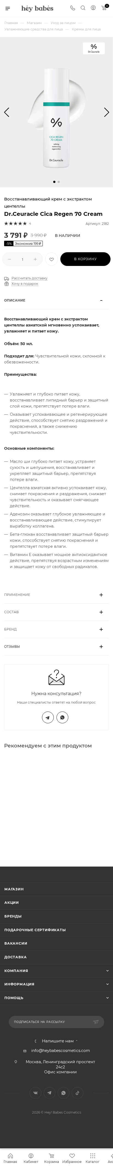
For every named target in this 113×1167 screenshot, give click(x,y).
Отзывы (12, 646)
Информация (19, 984)
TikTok (77, 1093)
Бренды (13, 916)
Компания (16, 971)
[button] (54, 182)
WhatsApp (62, 717)
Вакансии (15, 943)
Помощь (14, 998)
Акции (11, 903)
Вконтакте (35, 1093)
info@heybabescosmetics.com (60, 1050)
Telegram (48, 717)
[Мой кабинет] (93, 8)
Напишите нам (58, 1041)
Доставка (15, 957)
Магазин (14, 889)
